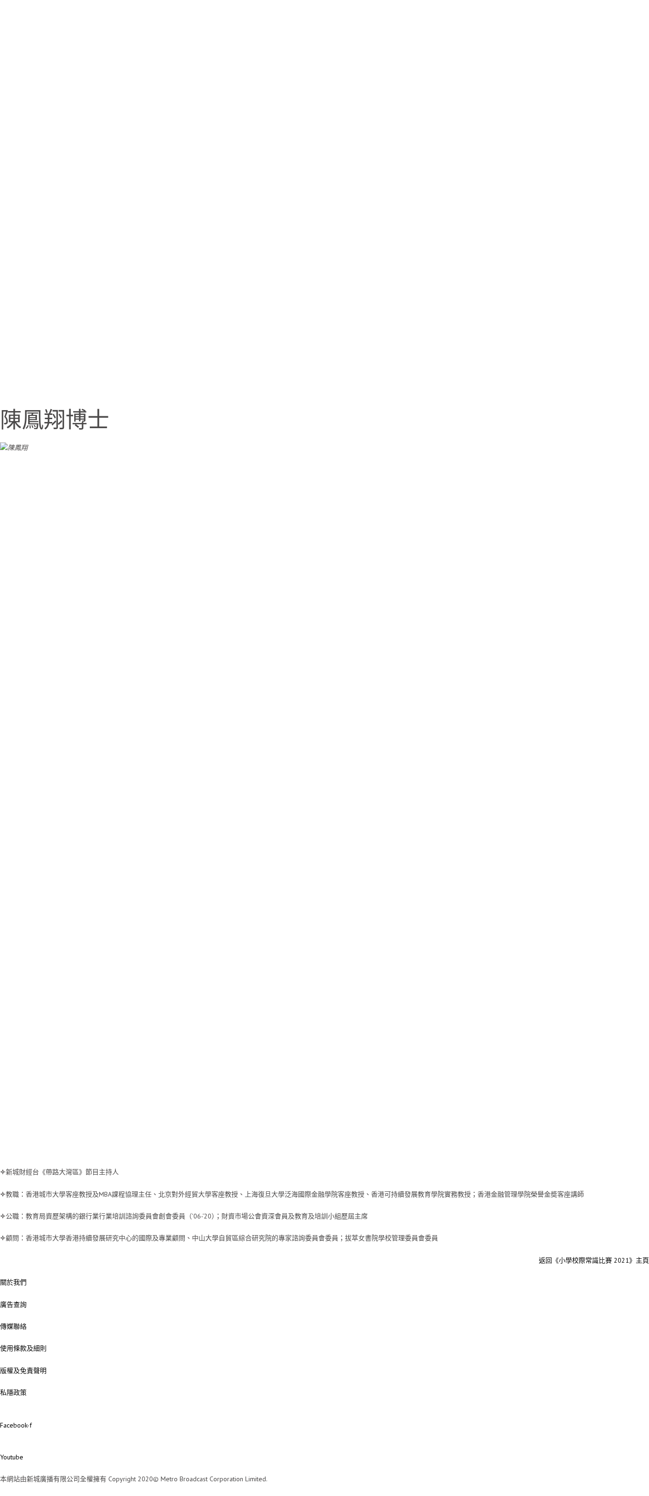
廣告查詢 (13, 1304)
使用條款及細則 (23, 1348)
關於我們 (13, 1282)
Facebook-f (16, 1425)
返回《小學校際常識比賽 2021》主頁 (594, 1260)
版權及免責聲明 (23, 1370)
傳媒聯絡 (13, 1326)
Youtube (11, 1457)
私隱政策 (13, 1392)
